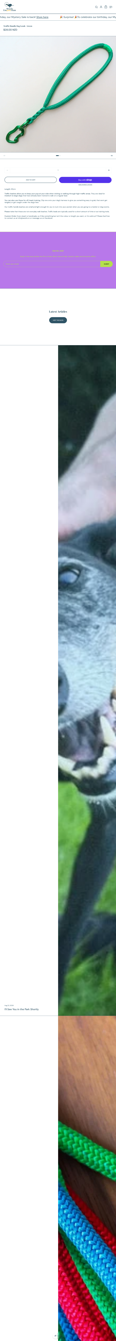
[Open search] (96, 7)
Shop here (11, 17)
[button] (57, 155)
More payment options (85, 184)
